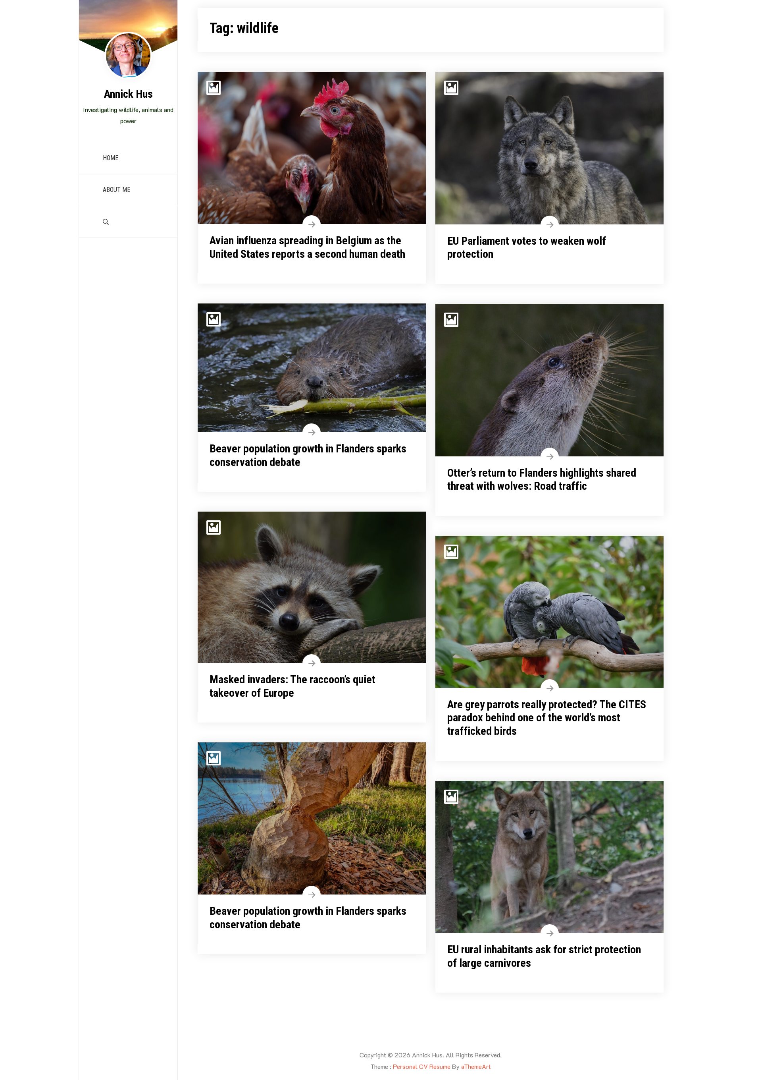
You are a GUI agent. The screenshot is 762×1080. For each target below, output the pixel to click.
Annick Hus (128, 93)
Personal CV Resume (421, 1066)
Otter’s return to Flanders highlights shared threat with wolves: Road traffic (541, 479)
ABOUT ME (116, 189)
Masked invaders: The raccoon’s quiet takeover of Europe (292, 686)
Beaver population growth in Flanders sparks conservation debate (308, 455)
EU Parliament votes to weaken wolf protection (526, 247)
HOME (110, 158)
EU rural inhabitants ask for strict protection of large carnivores (544, 956)
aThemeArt (476, 1066)
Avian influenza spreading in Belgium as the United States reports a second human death (307, 247)
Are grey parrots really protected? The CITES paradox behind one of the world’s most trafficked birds (546, 718)
